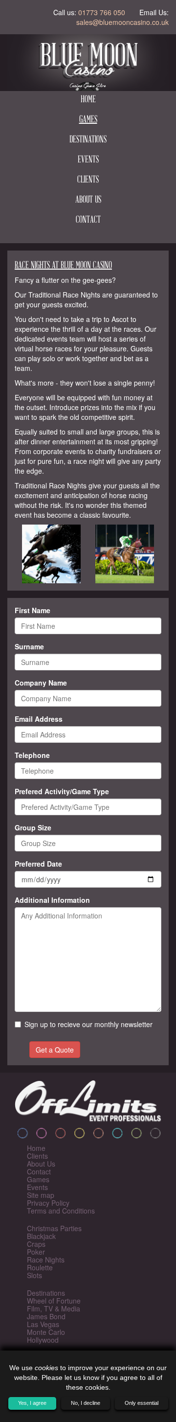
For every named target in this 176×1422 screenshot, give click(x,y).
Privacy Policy (48, 1203)
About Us (88, 200)
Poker (36, 1252)
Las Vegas (43, 1324)
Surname (29, 646)
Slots (34, 1275)
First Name (32, 610)
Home (88, 100)
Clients (88, 180)
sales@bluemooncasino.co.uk (122, 22)
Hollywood (43, 1340)
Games (88, 120)
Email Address (39, 719)
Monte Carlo (46, 1332)
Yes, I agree (32, 1403)
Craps (36, 1244)
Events (88, 160)
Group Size (33, 827)
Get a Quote (55, 1050)
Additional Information (52, 900)
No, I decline (85, 1403)
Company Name (41, 683)
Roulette (40, 1267)
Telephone (32, 755)
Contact (88, 220)
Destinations (88, 140)
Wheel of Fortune (54, 1301)
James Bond (46, 1316)
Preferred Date (38, 864)
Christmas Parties (54, 1228)
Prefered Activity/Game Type (62, 791)
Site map (40, 1195)
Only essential (141, 1403)
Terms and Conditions (61, 1211)
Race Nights (46, 1259)
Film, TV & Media (53, 1308)
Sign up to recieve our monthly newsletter (88, 1024)
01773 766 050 (101, 12)
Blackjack (41, 1236)
